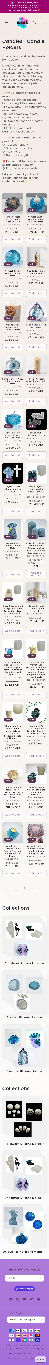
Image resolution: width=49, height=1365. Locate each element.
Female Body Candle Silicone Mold (12, 545)
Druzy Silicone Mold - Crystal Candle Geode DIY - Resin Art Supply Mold (12, 610)
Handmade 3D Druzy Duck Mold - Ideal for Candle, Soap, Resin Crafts (36, 730)
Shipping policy (35, 1353)
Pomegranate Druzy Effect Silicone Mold (12, 381)
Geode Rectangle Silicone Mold (36, 272)
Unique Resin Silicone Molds (22, 1252)
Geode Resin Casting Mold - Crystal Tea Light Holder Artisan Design (13, 851)
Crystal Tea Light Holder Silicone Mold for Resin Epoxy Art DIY (36, 850)
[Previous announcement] (5, 6)
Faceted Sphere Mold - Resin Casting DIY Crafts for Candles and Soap (13, 792)
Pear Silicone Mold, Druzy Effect (36, 326)
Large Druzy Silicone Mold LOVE (36, 434)
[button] (6, 22)
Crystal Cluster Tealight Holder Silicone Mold (36, 219)
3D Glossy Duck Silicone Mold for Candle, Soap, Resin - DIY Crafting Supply (36, 792)
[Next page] (33, 888)
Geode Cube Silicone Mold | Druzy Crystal (13, 327)
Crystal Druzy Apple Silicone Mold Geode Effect (13, 435)
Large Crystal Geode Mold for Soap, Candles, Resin (36, 490)
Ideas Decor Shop (22, 1345)
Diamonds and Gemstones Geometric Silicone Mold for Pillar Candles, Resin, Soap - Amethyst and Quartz (36, 669)
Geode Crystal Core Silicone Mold (36, 380)
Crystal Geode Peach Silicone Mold (13, 273)
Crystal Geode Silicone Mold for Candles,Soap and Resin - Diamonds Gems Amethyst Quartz (12, 668)
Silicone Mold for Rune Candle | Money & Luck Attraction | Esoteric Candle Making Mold (13, 732)
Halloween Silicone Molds (23, 1144)
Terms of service (17, 1353)
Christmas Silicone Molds (23, 963)
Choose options (36, 574)
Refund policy (21, 1349)
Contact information (18, 1358)
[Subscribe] (40, 1278)
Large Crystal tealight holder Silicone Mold (13, 219)
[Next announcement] (44, 6)
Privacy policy (37, 1349)
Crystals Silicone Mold (23, 1071)
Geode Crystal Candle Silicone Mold (36, 608)
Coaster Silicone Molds (22, 1017)
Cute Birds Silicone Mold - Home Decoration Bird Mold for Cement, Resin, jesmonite (36, 548)
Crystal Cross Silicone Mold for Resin (13, 489)
